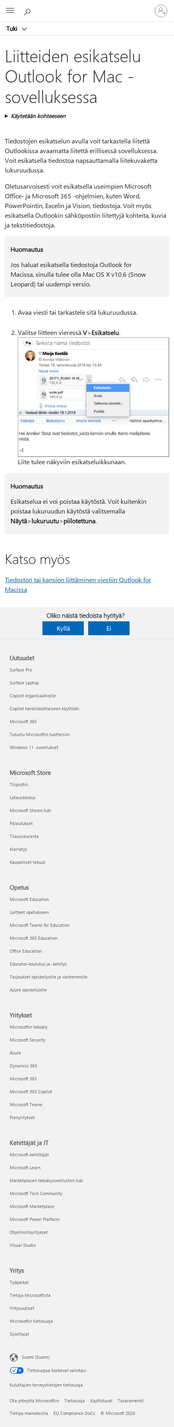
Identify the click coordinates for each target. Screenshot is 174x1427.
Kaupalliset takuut (27, 862)
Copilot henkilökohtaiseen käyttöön (44, 708)
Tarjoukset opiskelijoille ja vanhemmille (48, 977)
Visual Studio (23, 1245)
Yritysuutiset (22, 1308)
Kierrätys (18, 849)
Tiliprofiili (19, 784)
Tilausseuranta (24, 836)
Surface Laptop (24, 683)
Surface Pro (21, 670)
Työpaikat (19, 1282)
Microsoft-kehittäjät (29, 1154)
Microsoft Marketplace (32, 1206)
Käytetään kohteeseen (38, 116)
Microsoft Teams (26, 1104)
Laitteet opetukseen (29, 912)
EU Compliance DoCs (74, 1413)
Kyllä (63, 628)
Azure (15, 1053)
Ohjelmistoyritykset (29, 1232)
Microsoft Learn (25, 1167)
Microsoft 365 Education (33, 938)
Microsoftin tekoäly (28, 1027)
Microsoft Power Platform (34, 1219)
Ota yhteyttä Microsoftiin (34, 1401)
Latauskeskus (23, 797)
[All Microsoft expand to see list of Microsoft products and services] (10, 11)
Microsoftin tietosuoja (31, 1321)
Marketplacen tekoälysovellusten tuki (46, 1180)
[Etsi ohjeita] (28, 10)
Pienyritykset (22, 1117)
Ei (108, 628)
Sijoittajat (19, 1334)
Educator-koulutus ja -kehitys (38, 964)
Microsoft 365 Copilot (31, 1091)
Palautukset (21, 823)
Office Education (26, 951)
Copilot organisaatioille (33, 695)
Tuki (12, 28)
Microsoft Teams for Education (40, 925)
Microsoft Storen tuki (30, 810)
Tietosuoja (74, 1401)
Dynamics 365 (23, 1066)
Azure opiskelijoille (28, 990)
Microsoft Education (29, 899)
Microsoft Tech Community (36, 1193)
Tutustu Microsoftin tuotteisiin (40, 734)
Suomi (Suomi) (36, 1357)
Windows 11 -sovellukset (34, 747)
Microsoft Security (27, 1040)
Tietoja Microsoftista (30, 1295)
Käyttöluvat (101, 1401)
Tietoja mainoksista (29, 1413)
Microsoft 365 (23, 721)
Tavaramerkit (131, 1401)
